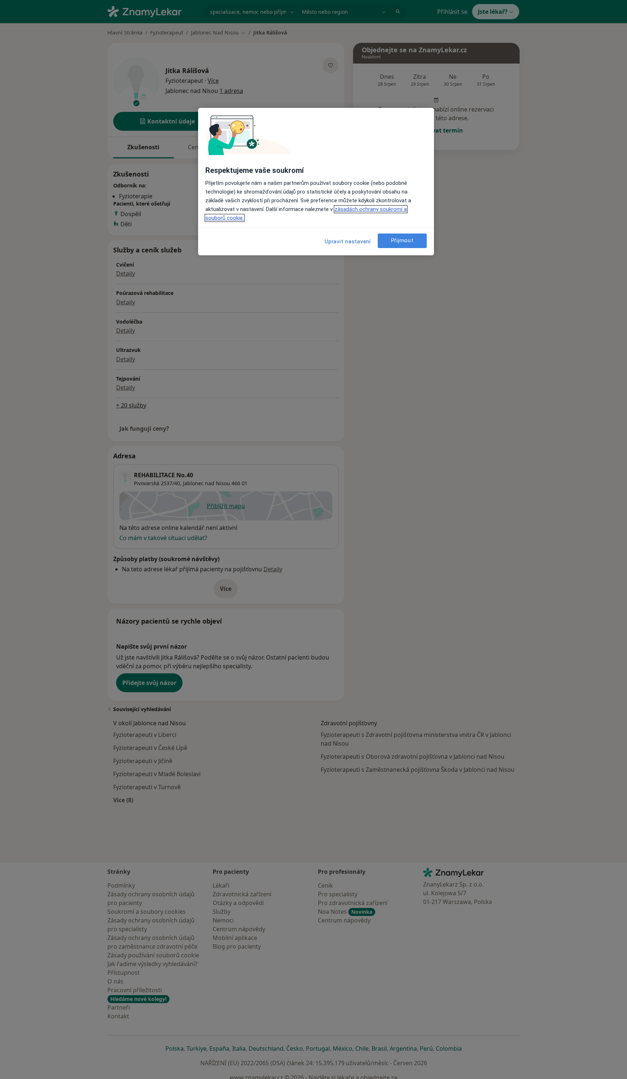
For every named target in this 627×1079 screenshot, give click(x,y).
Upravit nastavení (348, 241)
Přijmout (402, 241)
